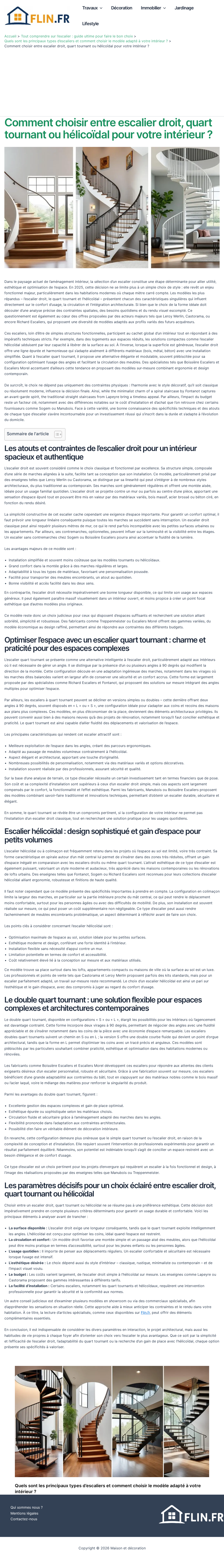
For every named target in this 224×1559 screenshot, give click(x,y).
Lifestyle (90, 23)
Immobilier (151, 8)
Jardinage (184, 8)
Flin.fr (145, 1312)
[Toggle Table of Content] (56, 434)
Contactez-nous (23, 1519)
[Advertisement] (112, 81)
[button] (100, 8)
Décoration (121, 8)
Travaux (90, 8)
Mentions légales (24, 1513)
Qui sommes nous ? (26, 1507)
